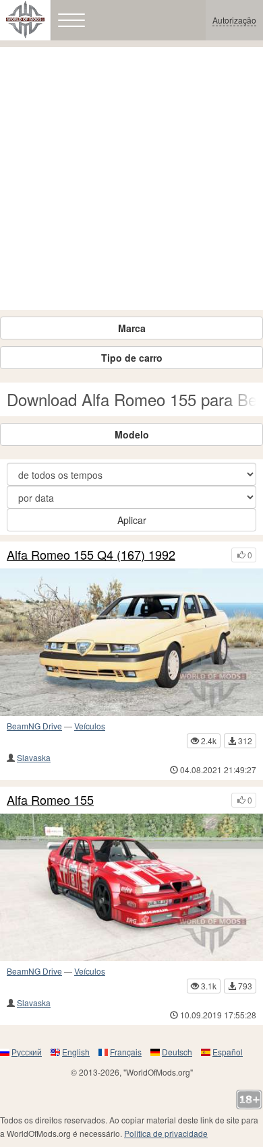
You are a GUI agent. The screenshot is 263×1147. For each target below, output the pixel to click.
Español (227, 1051)
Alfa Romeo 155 (50, 800)
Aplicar (131, 520)
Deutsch (177, 1051)
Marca (132, 328)
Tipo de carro (132, 357)
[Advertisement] (131, 178)
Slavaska (34, 757)
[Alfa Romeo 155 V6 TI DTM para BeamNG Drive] (131, 887)
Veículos (89, 725)
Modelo (132, 434)
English (76, 1051)
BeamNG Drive (34, 725)
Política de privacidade (166, 1133)
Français (126, 1051)
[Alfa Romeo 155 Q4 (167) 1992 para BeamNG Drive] (131, 642)
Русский (26, 1051)
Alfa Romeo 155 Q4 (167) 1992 (91, 555)
